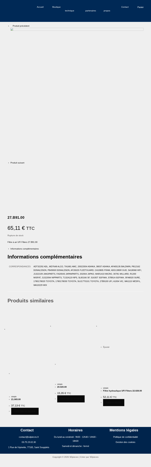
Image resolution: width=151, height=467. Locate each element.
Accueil (40, 7)
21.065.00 (16, 399)
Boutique (56, 7)
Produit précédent (21, 26)
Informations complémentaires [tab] (24, 249)
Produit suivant (17, 163)
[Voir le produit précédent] (11, 26)
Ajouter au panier (25, 411)
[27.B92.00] (22, 186)
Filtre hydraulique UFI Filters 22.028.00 (122, 391)
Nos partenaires (90, 9)
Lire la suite (113, 403)
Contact (125, 7)
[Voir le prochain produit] (26, 163)
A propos (107, 9)
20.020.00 (62, 387)
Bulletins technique (71, 9)
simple (14, 397)
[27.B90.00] (76, 94)
